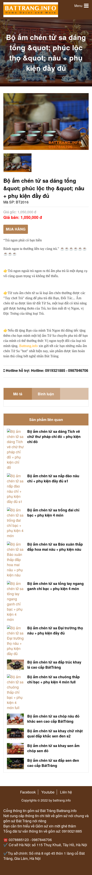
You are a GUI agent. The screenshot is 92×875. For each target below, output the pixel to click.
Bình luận (46, 393)
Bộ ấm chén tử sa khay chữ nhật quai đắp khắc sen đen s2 (55, 733)
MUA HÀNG (15, 229)
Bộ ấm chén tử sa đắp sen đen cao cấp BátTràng (53, 763)
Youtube (47, 792)
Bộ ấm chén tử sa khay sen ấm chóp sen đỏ (53, 748)
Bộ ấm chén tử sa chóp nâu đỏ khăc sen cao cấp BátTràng (53, 719)
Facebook (28, 792)
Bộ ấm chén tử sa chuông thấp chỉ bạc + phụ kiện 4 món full (53, 679)
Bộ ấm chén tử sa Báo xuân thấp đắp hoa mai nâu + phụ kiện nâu (55, 547)
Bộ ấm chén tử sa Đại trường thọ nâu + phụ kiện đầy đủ (55, 630)
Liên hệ (66, 792)
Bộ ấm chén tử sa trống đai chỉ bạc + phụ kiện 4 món (53, 512)
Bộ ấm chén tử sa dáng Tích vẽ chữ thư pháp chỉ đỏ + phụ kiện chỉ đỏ (54, 436)
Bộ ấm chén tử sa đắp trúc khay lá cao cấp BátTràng (54, 664)
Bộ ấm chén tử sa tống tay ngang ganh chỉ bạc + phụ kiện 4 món (55, 586)
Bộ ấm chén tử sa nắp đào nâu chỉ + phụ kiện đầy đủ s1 (53, 478)
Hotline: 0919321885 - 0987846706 (59, 370)
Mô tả (17, 393)
